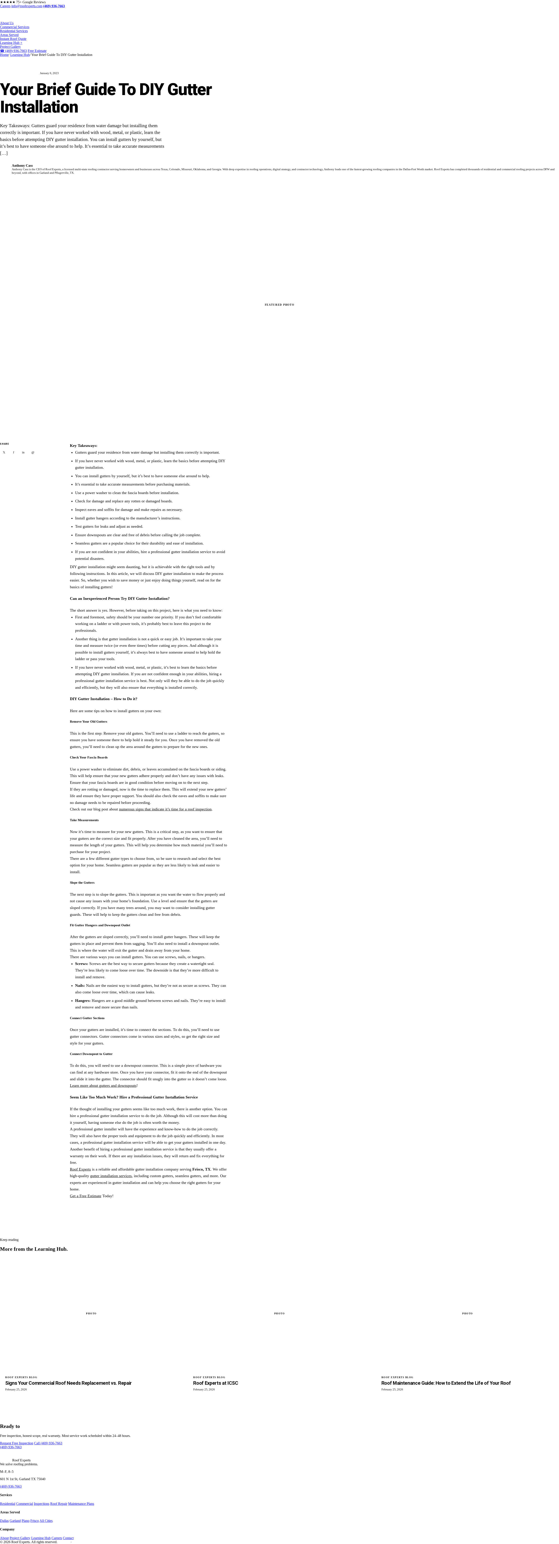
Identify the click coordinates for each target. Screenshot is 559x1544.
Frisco (34, 1521)
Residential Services (14, 31)
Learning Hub (20, 55)
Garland (15, 1521)
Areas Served (9, 35)
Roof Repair (58, 1504)
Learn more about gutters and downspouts (103, 1085)
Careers (5, 6)
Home (4, 55)
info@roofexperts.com (26, 6)
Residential (7, 1504)
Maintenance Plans (81, 1504)
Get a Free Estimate (85, 1196)
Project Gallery (10, 47)
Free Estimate (37, 51)
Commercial (24, 1504)
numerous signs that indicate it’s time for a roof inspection (165, 809)
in (23, 452)
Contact (68, 1538)
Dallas (4, 1521)
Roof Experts (80, 1169)
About (4, 1538)
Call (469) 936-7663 (48, 1443)
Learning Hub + (11, 43)
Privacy (63, 1542)
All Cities (46, 1521)
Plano (25, 1521)
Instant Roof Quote (13, 39)
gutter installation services (111, 1176)
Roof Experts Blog (18, 73)
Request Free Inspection (16, 1443)
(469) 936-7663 (13, 51)
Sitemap (79, 1542)
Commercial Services (14, 27)
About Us (7, 23)
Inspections (41, 1504)
